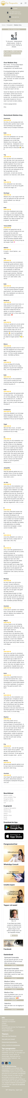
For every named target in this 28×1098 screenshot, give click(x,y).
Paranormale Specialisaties (9, 1042)
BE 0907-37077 (15, 13)
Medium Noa (7, 810)
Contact (4, 1023)
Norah (5, 817)
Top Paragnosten (12, 3)
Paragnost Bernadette (10, 808)
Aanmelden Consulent (8, 1020)
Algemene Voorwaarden (8, 1021)
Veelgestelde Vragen (7, 1030)
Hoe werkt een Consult (8, 1039)
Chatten (15, 8)
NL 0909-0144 (15, 12)
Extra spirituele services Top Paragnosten (13, 1027)
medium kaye (7, 811)
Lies (5, 802)
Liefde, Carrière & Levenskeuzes (11, 1045)
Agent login (19, 1090)
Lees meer (14, 965)
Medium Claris (8, 815)
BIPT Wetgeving (10, 1090)
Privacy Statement (7, 1029)
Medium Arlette (8, 795)
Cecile (5, 819)
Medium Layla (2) (9, 801)
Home (3, 25)
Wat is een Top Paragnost (9, 1036)
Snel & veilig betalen (15, 21)
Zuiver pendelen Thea (10, 797)
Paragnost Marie (8, 799)
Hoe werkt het (15, 17)
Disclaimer (5, 1025)
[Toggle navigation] (25, 3)
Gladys (6, 813)
